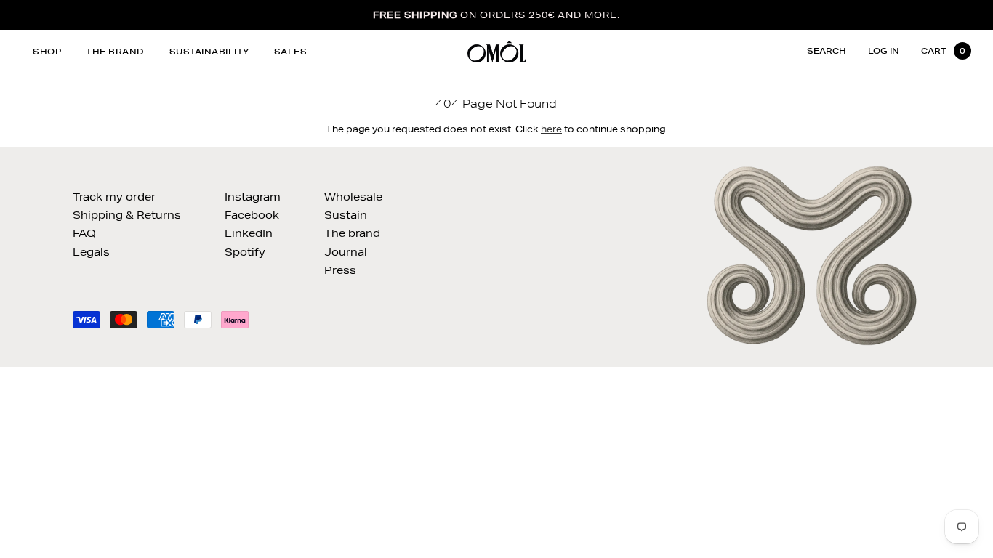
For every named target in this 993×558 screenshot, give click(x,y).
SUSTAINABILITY (209, 51)
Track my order (114, 196)
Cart (943, 50)
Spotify (245, 252)
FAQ (84, 233)
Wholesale (353, 196)
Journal (345, 252)
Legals (91, 252)
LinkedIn (249, 233)
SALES (290, 51)
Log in (883, 50)
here (551, 129)
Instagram (253, 196)
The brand (352, 233)
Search (826, 50)
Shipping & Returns (127, 215)
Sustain (345, 215)
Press (340, 270)
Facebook (252, 215)
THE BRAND (115, 51)
